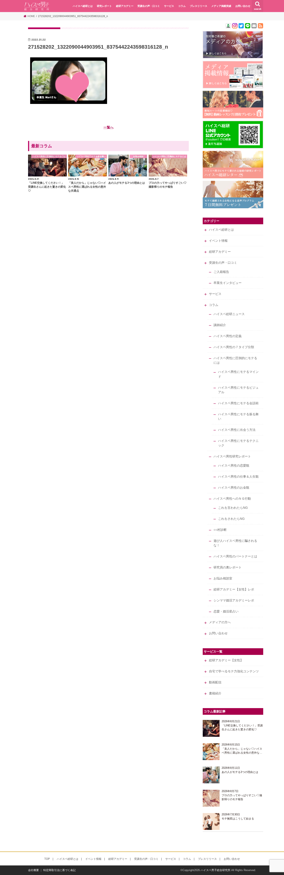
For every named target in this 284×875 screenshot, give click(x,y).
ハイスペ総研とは (83, 6)
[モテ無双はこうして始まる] (211, 821)
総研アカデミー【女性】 (226, 660)
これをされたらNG (231, 518)
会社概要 (33, 870)
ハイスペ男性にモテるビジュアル (238, 390)
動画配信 (215, 682)
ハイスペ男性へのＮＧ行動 (232, 498)
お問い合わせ (242, 6)
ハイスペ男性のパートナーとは (235, 556)
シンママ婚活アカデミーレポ (234, 600)
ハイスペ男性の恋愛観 (233, 465)
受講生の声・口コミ (148, 6)
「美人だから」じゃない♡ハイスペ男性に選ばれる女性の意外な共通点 (242, 751)
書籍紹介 (215, 693)
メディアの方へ (220, 622)
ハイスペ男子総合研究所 (215, 870)
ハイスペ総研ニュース (229, 314)
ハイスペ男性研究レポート (232, 456)
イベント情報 (218, 240)
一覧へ (109, 127)
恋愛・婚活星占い (226, 611)
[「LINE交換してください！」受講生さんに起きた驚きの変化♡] (211, 728)
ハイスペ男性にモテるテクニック (238, 443)
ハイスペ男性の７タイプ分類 (234, 347)
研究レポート (104, 6)
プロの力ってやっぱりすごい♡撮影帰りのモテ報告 (242, 797)
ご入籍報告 (221, 272)
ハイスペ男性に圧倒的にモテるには (235, 360)
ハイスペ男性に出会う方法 (237, 429)
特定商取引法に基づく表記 (59, 870)
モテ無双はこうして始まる (238, 818)
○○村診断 (220, 529)
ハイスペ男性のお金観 (233, 487)
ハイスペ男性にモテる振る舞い (238, 416)
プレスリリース (198, 6)
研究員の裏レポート (228, 567)
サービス (169, 6)
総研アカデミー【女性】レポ (234, 589)
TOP (47, 858)
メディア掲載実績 (221, 6)
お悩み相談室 (223, 578)
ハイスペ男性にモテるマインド (238, 374)
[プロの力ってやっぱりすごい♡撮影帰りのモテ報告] (211, 798)
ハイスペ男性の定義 (228, 336)
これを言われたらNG (233, 507)
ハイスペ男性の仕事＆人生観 (238, 476)
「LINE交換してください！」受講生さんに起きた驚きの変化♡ (242, 727)
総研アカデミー (124, 6)
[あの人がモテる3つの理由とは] (211, 775)
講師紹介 (220, 325)
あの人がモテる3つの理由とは (240, 772)
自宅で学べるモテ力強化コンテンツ (234, 671)
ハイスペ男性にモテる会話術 (238, 403)
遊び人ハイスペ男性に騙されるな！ (235, 543)
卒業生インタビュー (228, 283)
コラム (182, 6)
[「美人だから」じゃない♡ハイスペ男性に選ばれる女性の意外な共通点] (211, 751)
